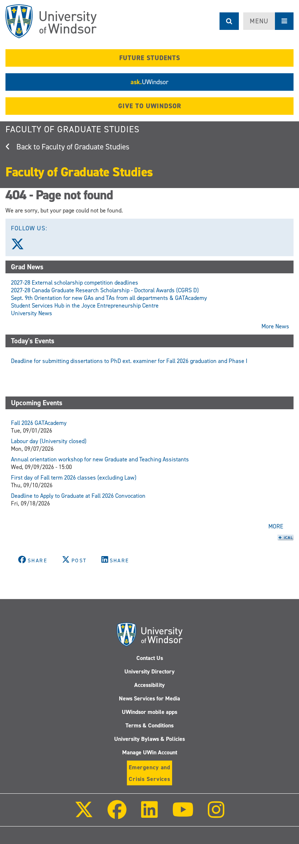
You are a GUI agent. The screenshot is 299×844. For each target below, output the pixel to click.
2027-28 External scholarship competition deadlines (74, 282)
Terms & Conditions (149, 725)
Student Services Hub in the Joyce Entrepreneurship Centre (85, 305)
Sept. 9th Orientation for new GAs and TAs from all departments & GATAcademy (109, 298)
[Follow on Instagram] (216, 814)
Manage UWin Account (149, 752)
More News (275, 326)
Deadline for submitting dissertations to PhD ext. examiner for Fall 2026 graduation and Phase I (129, 361)
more (275, 526)
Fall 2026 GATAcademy (39, 423)
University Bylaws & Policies (149, 739)
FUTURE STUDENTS (149, 58)
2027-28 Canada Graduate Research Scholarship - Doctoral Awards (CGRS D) (105, 290)
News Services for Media (149, 698)
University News (31, 313)
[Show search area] (229, 21)
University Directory (149, 671)
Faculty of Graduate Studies (72, 129)
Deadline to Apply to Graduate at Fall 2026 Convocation (78, 496)
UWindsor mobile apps (149, 712)
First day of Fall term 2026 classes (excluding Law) (73, 477)
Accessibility (149, 685)
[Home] (51, 21)
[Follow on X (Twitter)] (84, 814)
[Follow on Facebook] (117, 814)
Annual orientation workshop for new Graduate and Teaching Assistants (100, 459)
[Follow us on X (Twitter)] (21, 247)
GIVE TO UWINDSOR (149, 106)
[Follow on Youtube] (183, 814)
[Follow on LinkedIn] (149, 814)
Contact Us (149, 658)
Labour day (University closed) (48, 441)
